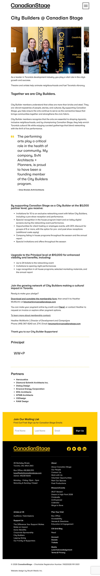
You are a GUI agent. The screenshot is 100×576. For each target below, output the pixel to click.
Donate (54, 540)
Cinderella (55, 497)
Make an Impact (21, 527)
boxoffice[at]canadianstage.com (28, 473)
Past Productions (58, 483)
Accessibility (56, 519)
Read (53, 532)
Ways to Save (57, 505)
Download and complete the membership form (34, 298)
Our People (56, 470)
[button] (13, 49)
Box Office (55, 516)
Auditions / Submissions (24, 516)
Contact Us (56, 472)
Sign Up (80, 430)
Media (54, 547)
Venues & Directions (59, 521)
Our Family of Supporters (24, 541)
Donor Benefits (20, 530)
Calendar (55, 503)
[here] (62, 307)
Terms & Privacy (58, 552)
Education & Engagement (62, 524)
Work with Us (56, 475)
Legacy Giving (20, 538)
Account (54, 537)
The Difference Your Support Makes (29, 524)
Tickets (54, 542)
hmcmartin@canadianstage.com (39, 302)
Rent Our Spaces (58, 480)
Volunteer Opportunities (61, 478)
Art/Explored (56, 500)
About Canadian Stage (61, 467)
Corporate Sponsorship (23, 532)
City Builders (19, 535)
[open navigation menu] (86, 6)
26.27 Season (57, 492)
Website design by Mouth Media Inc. (26, 571)
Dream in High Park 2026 (62, 494)
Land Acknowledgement (61, 550)
